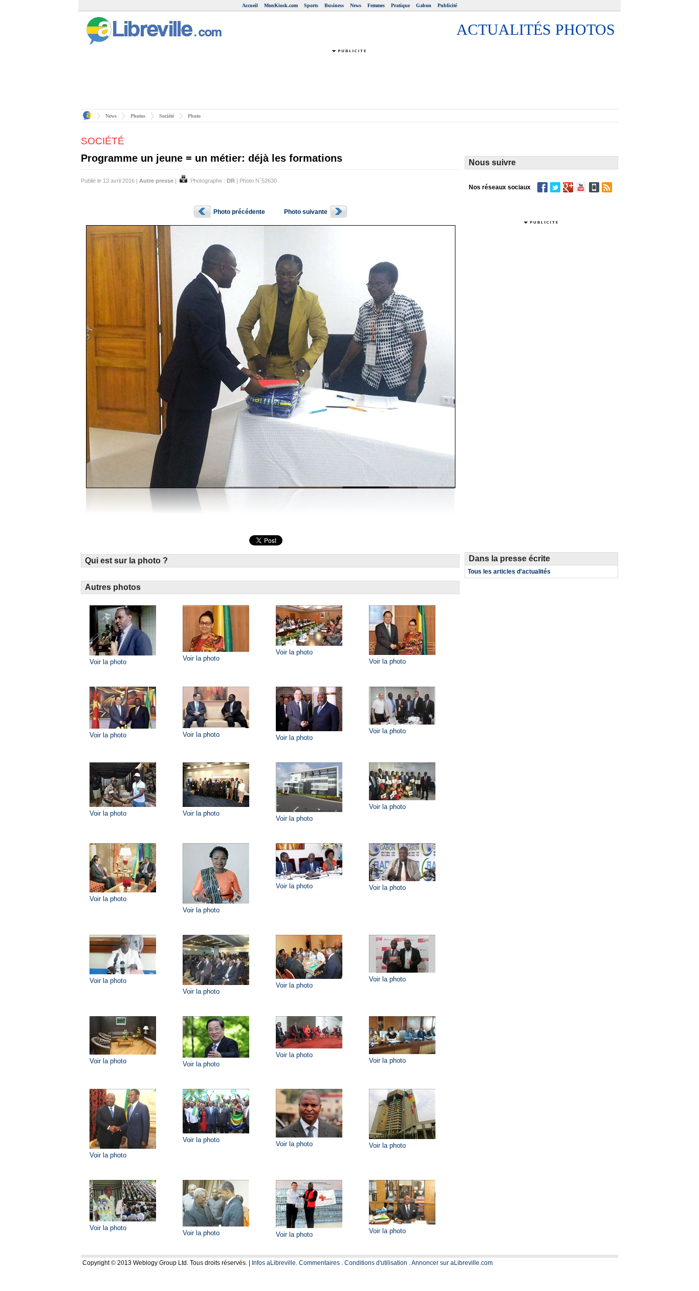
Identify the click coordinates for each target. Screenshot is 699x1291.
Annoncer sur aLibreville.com (452, 1262)
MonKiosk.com (281, 5)
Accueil (250, 5)
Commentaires (319, 1262)
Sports (311, 5)
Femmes (376, 5)
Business (334, 5)
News (355, 5)
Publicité (447, 5)
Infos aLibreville (274, 1262)
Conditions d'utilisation (375, 1262)
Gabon (423, 5)
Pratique (400, 5)
